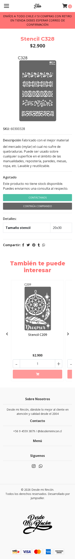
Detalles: (10, 219)
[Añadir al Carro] (37, 374)
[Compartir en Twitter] (28, 245)
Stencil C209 (37, 334)
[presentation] (7, 334)
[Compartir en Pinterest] (33, 245)
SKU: (6, 129)
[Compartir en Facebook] (23, 245)
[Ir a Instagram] (33, 467)
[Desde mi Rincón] (38, 6)
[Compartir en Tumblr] (39, 245)
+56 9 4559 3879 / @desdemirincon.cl (37, 431)
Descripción (12, 140)
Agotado (10, 177)
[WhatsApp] (40, 467)
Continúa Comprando (37, 206)
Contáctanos (38, 197)
